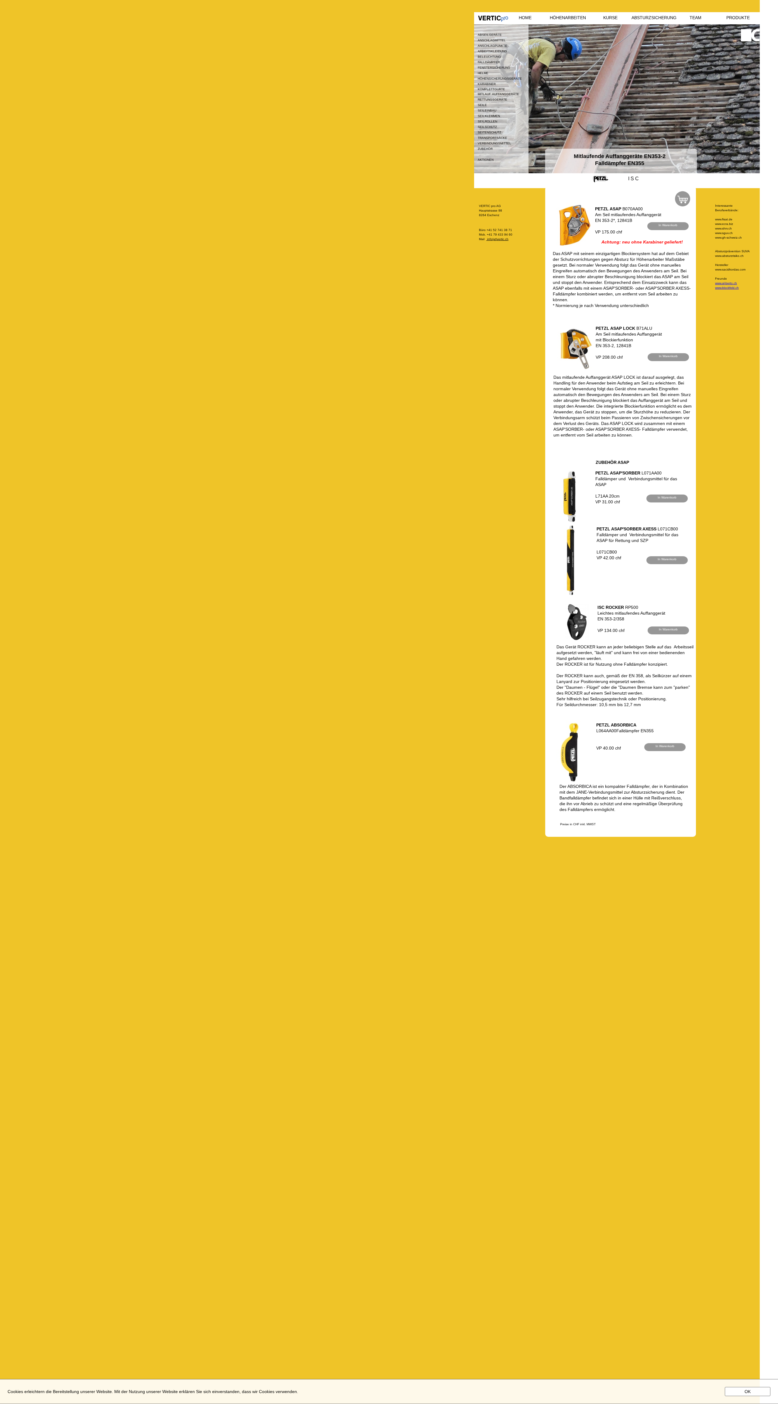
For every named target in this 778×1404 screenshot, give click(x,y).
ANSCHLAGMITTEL (492, 40)
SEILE (482, 105)
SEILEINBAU (487, 110)
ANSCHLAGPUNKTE (492, 45)
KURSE (610, 17)
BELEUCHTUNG (489, 56)
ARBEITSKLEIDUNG (492, 51)
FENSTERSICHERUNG (494, 67)
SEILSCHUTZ (487, 127)
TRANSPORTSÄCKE (492, 138)
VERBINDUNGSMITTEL (494, 143)
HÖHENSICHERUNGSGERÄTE (500, 78)
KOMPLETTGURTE (491, 89)
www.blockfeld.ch (727, 287)
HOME (525, 17)
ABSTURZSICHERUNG (653, 17)
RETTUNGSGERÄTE (492, 99)
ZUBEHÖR (485, 148)
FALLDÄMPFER (489, 62)
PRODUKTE (738, 17)
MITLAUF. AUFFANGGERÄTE (498, 94)
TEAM (695, 17)
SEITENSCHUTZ (489, 132)
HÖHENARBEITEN (568, 17)
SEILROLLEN (487, 121)
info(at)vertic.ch (497, 239)
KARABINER (487, 84)
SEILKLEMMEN (489, 116)
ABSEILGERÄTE (490, 34)
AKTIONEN (486, 159)
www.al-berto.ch (726, 283)
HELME (483, 73)
